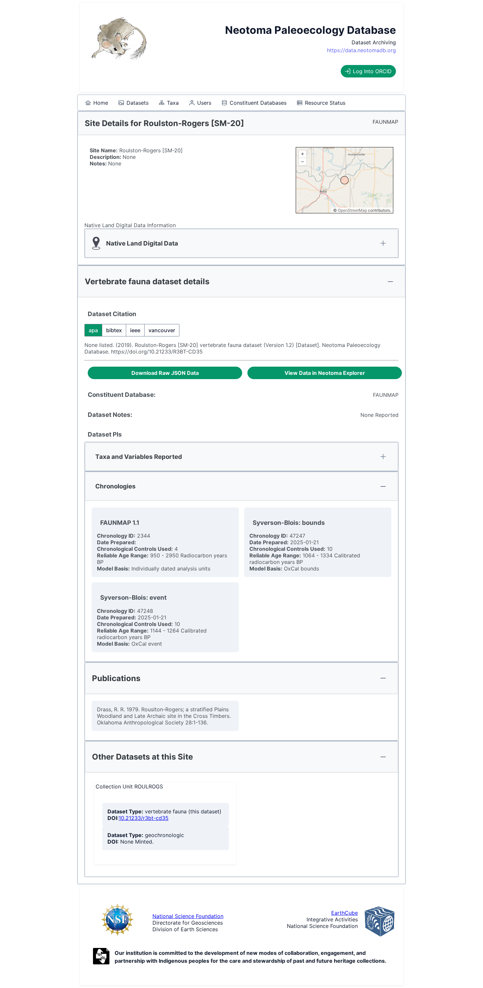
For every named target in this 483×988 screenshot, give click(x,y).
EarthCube (344, 913)
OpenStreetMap (352, 210)
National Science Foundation (187, 916)
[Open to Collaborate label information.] (101, 957)
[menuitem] (96, 102)
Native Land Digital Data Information (130, 225)
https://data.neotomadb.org (361, 50)
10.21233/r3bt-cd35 (144, 818)
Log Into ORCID (372, 71)
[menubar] (215, 102)
